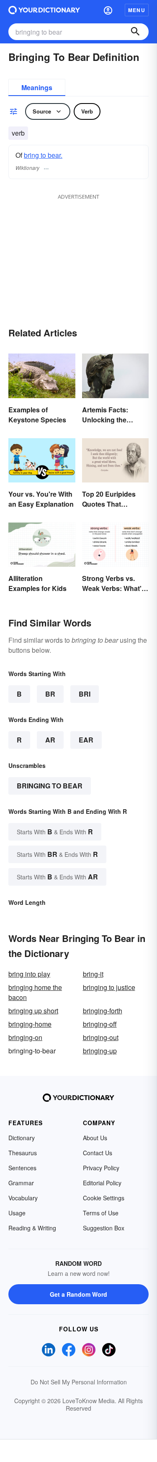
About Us (95, 1138)
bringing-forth (102, 1010)
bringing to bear (49, 785)
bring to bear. (43, 155)
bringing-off (100, 1024)
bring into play (29, 974)
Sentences (22, 1168)
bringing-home (29, 1024)
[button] (108, 10)
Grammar (21, 1183)
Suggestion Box (103, 1228)
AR (50, 740)
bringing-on (25, 1037)
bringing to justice (109, 987)
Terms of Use (100, 1213)
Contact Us (97, 1153)
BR (50, 694)
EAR (86, 740)
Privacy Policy (101, 1168)
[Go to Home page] (44, 10)
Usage (17, 1213)
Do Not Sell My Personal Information (79, 1382)
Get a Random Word (78, 1294)
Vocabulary (23, 1198)
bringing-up (100, 1050)
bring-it (93, 974)
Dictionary (21, 1138)
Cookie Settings (103, 1198)
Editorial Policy (102, 1183)
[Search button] (135, 31)
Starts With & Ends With (55, 831)
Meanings (36, 87)
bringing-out (100, 1037)
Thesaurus (22, 1153)
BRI (84, 694)
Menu (136, 10)
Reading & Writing (32, 1228)
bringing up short (33, 1010)
